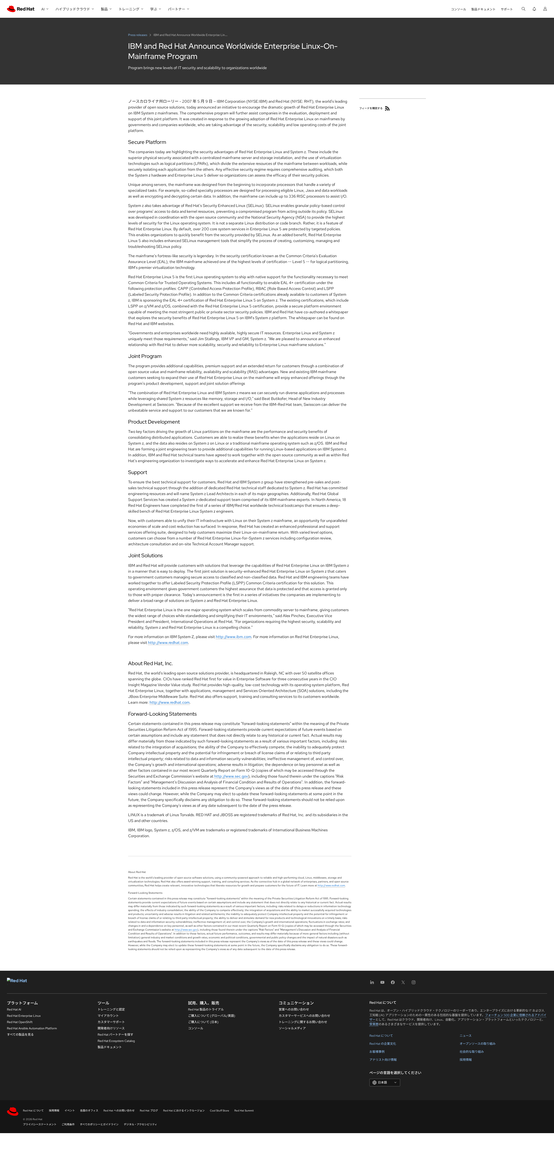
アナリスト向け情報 (383, 1060)
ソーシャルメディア (292, 1028)
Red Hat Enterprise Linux (24, 1016)
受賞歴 (373, 1024)
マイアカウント (108, 1016)
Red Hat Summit (244, 1110)
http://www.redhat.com (168, 642)
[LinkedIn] (372, 983)
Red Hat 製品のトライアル (206, 1009)
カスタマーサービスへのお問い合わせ (304, 1016)
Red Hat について (381, 1036)
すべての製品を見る (20, 1035)
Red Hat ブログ (149, 1110)
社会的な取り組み (472, 1052)
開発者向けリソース (111, 1028)
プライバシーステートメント (39, 1124)
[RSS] (387, 108)
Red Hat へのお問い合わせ (119, 1110)
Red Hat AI (14, 1009)
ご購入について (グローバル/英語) (211, 1016)
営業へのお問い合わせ (294, 1009)
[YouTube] (382, 983)
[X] (403, 983)
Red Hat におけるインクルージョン (184, 1110)
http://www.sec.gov (231, 776)
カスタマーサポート (111, 1022)
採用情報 (466, 1060)
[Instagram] (413, 983)
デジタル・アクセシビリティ (140, 1124)
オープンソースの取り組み (478, 1044)
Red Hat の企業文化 (382, 1044)
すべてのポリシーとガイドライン (99, 1124)
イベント (69, 1110)
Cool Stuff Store (219, 1110)
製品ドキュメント (483, 9)
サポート (507, 9)
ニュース (466, 1036)
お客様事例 (377, 1052)
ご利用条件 (68, 1124)
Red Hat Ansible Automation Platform (32, 1028)
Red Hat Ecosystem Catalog (116, 1041)
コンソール (458, 9)
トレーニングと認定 (111, 1009)
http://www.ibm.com (233, 636)
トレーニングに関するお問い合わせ (303, 1022)
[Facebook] (392, 983)
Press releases (138, 35)
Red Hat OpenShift (19, 1022)
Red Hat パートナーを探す (115, 1035)
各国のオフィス (89, 1110)
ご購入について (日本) (203, 1022)
